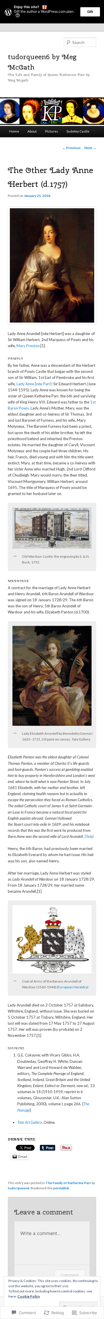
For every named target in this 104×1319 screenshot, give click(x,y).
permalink (61, 1188)
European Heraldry (72, 987)
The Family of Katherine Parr (68, 1183)
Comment (70, 1275)
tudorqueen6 (18, 1188)
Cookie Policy (28, 1296)
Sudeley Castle (77, 131)
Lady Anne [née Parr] (33, 384)
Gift (90, 12)
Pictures (51, 131)
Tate (89, 836)
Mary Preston (28, 345)
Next (90, 148)
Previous (71, 148)
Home (14, 131)
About (32, 131)
